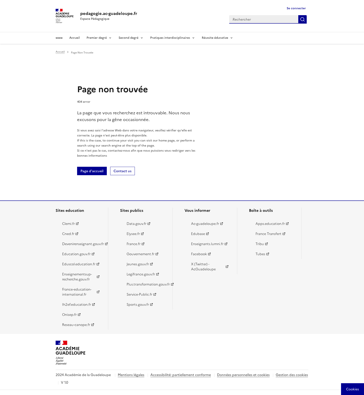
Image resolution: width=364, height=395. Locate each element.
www (59, 38)
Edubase (198, 233)
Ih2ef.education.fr (76, 304)
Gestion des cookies (292, 374)
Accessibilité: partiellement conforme (180, 374)
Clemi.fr (68, 223)
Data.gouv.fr (136, 223)
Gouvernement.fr (140, 253)
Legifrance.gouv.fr (141, 274)
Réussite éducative (215, 38)
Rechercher (302, 19)
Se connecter (296, 8)
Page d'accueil (91, 170)
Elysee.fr (133, 233)
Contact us (122, 170)
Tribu (260, 243)
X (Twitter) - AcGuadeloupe (203, 267)
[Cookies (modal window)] (352, 389)
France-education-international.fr (76, 292)
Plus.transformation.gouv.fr (147, 284)
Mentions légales (131, 374)
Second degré (128, 38)
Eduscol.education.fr (78, 264)
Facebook (199, 253)
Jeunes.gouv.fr (138, 264)
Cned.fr (68, 233)
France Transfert (268, 233)
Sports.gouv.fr (138, 304)
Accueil (74, 38)
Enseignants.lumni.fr (207, 243)
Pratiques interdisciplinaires (170, 38)
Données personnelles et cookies (243, 374)
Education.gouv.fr (76, 253)
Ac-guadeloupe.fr (205, 223)
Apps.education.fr (270, 223)
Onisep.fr (69, 314)
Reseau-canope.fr (76, 324)
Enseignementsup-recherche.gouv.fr (77, 277)
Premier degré (97, 38)
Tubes (260, 253)
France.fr (134, 243)
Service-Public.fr (139, 294)
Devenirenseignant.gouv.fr (82, 243)
